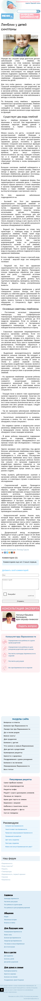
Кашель (5, 869)
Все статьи (8, 769)
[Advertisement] (20, 693)
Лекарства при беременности (17, 729)
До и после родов (11, 732)
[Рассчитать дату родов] (14, 664)
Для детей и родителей (14, 749)
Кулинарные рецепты (13, 753)
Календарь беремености (11, 899)
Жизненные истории (10, 920)
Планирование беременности (17, 766)
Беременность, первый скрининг (13, 874)
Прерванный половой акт (13, 836)
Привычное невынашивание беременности (18, 833)
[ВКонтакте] (5, 552)
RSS (21, 996)
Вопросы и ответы (12, 722)
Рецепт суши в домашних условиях (19, 793)
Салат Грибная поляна (13, 783)
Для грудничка (10, 739)
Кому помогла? (7, 866)
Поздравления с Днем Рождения (14, 980)
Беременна (6, 880)
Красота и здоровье (13, 756)
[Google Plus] (14, 552)
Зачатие (5, 877)
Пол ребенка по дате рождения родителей (17, 908)
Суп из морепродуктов (14, 786)
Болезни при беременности (16, 726)
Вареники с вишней (12, 803)
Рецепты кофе (10, 789)
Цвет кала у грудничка (12, 840)
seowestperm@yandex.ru (31, 998)
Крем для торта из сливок (15, 799)
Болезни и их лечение (13, 763)
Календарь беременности (29, 16)
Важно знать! (9, 736)
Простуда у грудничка (12, 843)
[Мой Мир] (12, 552)
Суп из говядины (11, 813)
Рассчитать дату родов (10, 902)
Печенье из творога (12, 796)
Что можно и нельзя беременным (19, 746)
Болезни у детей (11, 742)
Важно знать (8, 935)
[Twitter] (7, 552)
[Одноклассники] (9, 552)
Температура (7, 871)
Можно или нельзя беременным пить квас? (18, 846)
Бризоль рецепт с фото (14, 809)
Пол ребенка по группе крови (13, 905)
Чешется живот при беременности (16, 829)
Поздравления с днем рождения (18, 759)
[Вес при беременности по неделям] (18, 670)
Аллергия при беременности (14, 826)
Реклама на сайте (13, 996)
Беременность (7, 863)
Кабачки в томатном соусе (16, 806)
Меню (6, 16)
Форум (6, 917)
